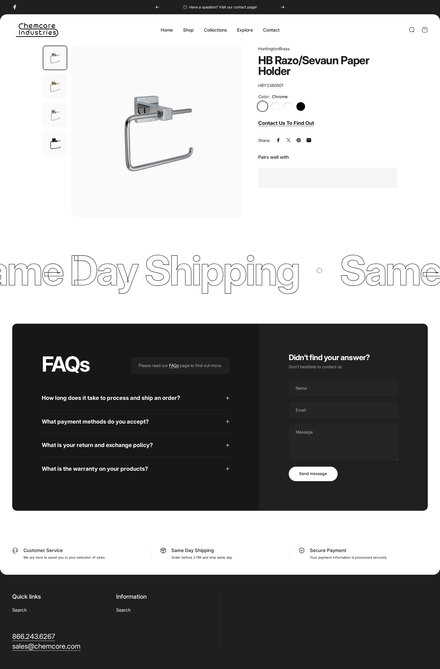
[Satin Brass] (288, 106)
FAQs (174, 365)
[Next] (282, 7)
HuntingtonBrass (274, 48)
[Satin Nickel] (275, 106)
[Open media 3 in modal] (157, 131)
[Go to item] (55, 58)
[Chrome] (262, 106)
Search (19, 610)
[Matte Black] (300, 106)
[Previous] (157, 7)
